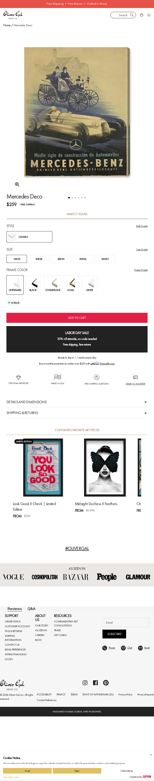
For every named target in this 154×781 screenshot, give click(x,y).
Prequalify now (107, 363)
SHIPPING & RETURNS (22, 412)
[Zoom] (16, 184)
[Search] (132, 15)
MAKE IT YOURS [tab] (77, 214)
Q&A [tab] (31, 612)
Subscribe (114, 734)
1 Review (32, 523)
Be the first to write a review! (77, 694)
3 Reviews (94, 517)
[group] (77, 117)
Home (6, 25)
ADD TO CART (77, 318)
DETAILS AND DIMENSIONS (26, 402)
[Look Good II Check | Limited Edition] (43, 467)
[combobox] (123, 15)
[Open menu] (149, 15)
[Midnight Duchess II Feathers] (105, 467)
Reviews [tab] (15, 612)
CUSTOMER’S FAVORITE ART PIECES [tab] (77, 430)
